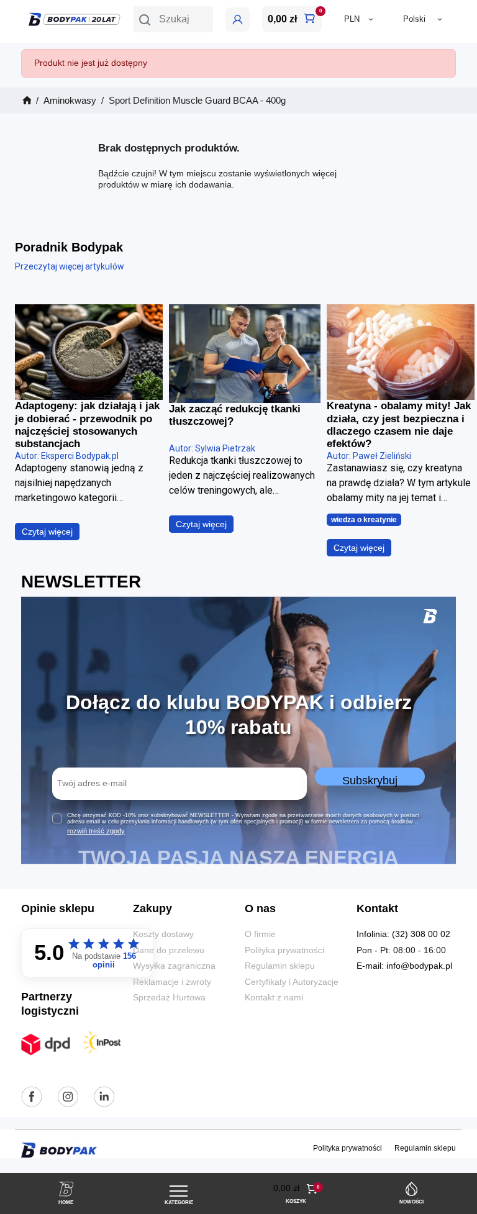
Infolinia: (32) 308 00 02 (403, 934)
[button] (173, 19)
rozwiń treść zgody (96, 831)
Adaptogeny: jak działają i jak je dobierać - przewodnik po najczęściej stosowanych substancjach (87, 425)
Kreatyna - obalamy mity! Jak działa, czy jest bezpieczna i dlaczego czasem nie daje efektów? (399, 425)
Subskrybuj (370, 780)
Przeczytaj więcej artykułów (69, 266)
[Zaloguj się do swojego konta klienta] (237, 19)
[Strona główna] (26, 100)
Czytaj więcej (47, 532)
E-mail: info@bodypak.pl (404, 966)
